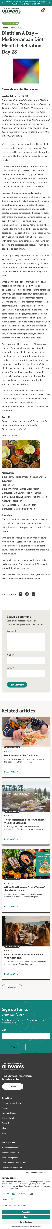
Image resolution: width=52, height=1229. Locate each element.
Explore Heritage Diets (11, 1103)
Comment (12, 631)
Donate (12, 1086)
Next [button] (49, 2)
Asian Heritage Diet (10, 1157)
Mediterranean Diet (10, 1147)
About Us (5, 1123)
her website (37, 123)
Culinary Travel (8, 1118)
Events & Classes (9, 1113)
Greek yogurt (33, 488)
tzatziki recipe (21, 244)
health (19, 293)
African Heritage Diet (10, 1152)
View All (12, 987)
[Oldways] (11, 10)
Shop (4, 1133)
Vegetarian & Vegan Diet (12, 1167)
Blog (4, 1128)
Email (10, 668)
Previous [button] (2, 2)
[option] (26, 3)
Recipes (5, 1108)
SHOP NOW (36, 4)
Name (10, 654)
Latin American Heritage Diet (13, 1162)
